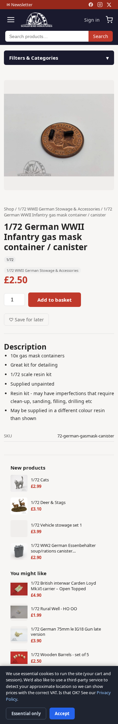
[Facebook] (90, 4)
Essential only (26, 713)
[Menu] (10, 19)
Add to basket (54, 299)
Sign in (92, 20)
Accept (62, 713)
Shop (9, 209)
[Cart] (109, 19)
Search (100, 36)
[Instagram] (100, 4)
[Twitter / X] (109, 4)
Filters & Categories (33, 57)
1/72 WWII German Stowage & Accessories (59, 209)
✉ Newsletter (19, 5)
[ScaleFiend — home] (36, 19)
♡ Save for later (26, 319)
